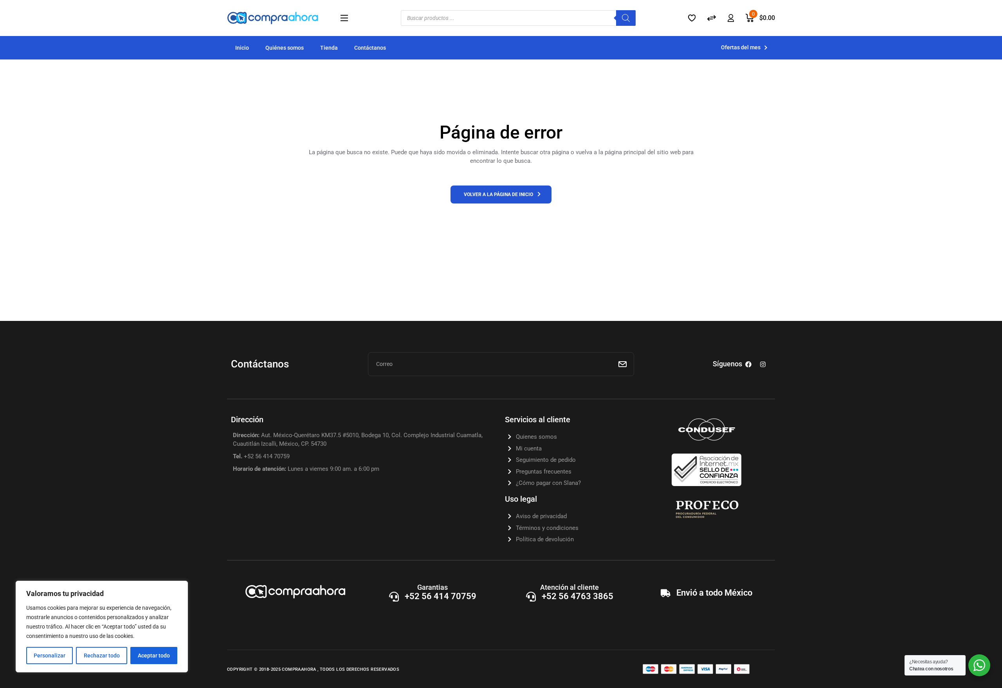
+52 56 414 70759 (440, 596)
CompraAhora (299, 669)
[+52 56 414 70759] (394, 597)
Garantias (432, 587)
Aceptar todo (154, 655)
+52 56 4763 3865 (577, 596)
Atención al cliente (569, 587)
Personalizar (49, 655)
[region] (102, 626)
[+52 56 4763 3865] (531, 597)
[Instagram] (763, 364)
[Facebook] (748, 364)
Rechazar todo (102, 655)
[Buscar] (626, 18)
